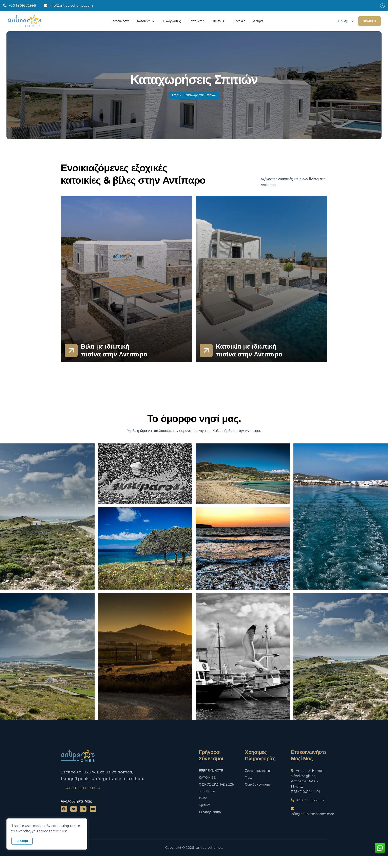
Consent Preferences (82, 787)
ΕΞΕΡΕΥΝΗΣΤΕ (211, 771)
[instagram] (83, 809)
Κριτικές (239, 21)
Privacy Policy (210, 812)
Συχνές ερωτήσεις (258, 771)
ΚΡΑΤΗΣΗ (369, 21)
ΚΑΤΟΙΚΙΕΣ (207, 778)
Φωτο (203, 798)
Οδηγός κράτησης (258, 784)
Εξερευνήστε (120, 21)
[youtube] (93, 809)
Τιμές (248, 778)
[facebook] (64, 809)
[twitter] (73, 809)
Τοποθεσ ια (207, 791)
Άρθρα (258, 21)
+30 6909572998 (22, 5)
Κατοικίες (143, 21)
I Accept (22, 841)
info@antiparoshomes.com (71, 5)
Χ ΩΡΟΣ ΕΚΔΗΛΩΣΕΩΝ (217, 784)
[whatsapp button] (380, 848)
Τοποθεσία (196, 21)
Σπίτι (175, 95)
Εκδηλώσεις (172, 21)
